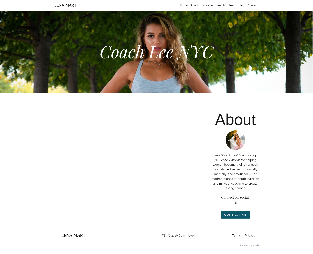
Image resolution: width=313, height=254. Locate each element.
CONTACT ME (235, 214)
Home (183, 5)
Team (232, 5)
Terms (236, 235)
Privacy (250, 235)
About (194, 5)
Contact (253, 5)
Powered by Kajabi (249, 245)
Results (220, 5)
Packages (207, 5)
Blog (242, 5)
